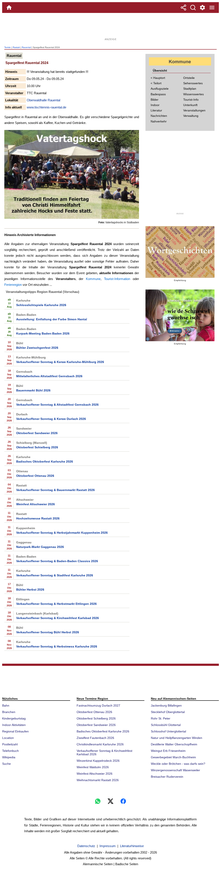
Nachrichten (159, 115)
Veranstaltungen (194, 110)
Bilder (154, 99)
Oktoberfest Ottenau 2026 (35, 475)
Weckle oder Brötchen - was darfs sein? (178, 763)
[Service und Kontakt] (202, 7)
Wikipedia (8, 757)
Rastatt (16, 47)
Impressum (107, 846)
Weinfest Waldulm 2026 (93, 767)
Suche (6, 763)
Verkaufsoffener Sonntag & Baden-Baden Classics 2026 (57, 561)
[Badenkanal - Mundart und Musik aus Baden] (180, 315)
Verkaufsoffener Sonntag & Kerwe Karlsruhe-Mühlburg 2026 (60, 362)
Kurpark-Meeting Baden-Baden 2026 (42, 333)
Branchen (8, 712)
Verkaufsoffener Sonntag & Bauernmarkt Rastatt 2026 (55, 490)
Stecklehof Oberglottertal (168, 712)
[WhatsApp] (98, 801)
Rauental (26, 47)
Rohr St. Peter (160, 718)
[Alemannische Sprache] (180, 252)
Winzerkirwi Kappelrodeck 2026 (98, 760)
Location (8, 738)
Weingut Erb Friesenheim (168, 750)
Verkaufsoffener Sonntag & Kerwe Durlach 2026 (51, 419)
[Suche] (193, 7)
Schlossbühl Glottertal (166, 725)
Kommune (93, 279)
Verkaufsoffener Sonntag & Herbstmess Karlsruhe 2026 (56, 646)
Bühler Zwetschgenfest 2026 (37, 347)
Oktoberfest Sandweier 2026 (37, 433)
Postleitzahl (10, 744)
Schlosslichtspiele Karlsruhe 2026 (41, 305)
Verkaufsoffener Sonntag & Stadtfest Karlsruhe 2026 (54, 575)
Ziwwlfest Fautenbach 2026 (95, 738)
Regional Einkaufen (15, 731)
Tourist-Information (117, 279)
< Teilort (156, 83)
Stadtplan (189, 88)
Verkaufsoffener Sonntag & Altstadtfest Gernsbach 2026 (57, 404)
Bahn (5, 705)
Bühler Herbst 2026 (30, 589)
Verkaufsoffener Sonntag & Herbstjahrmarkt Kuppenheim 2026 (62, 532)
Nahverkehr (159, 121)
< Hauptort (158, 78)
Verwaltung (190, 115)
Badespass (158, 94)
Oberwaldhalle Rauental (43, 100)
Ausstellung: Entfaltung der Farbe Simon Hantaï (51, 319)
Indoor (155, 105)
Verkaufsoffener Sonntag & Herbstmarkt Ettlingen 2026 (56, 603)
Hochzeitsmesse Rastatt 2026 (38, 518)
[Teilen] (183, 7)
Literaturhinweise (132, 846)
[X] (110, 801)
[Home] (9, 7)
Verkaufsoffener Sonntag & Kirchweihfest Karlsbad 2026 (57, 618)
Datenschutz (86, 846)
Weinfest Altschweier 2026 (35, 504)
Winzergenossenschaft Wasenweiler (175, 770)
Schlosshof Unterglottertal (168, 731)
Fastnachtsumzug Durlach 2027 (98, 705)
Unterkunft (190, 105)
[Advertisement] (110, 27)
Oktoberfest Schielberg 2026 (37, 447)
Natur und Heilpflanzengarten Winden (176, 738)
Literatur (156, 110)
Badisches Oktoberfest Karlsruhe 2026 (44, 461)
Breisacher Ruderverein (167, 776)
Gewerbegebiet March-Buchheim (173, 757)
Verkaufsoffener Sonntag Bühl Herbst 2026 (47, 632)
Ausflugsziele (160, 88)
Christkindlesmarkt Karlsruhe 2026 (100, 744)
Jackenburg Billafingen (166, 705)
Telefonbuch (10, 750)
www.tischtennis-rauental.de (46, 107)
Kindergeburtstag (14, 718)
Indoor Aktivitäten (14, 725)
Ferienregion (13, 284)
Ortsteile (189, 78)
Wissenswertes (193, 94)
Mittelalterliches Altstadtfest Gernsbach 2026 (49, 376)
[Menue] (212, 7)
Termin (7, 47)
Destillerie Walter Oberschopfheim (174, 744)
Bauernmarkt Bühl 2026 (33, 390)
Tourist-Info (191, 99)
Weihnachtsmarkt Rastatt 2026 (98, 780)
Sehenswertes (193, 83)
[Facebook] (123, 801)
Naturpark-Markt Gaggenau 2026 (40, 547)
